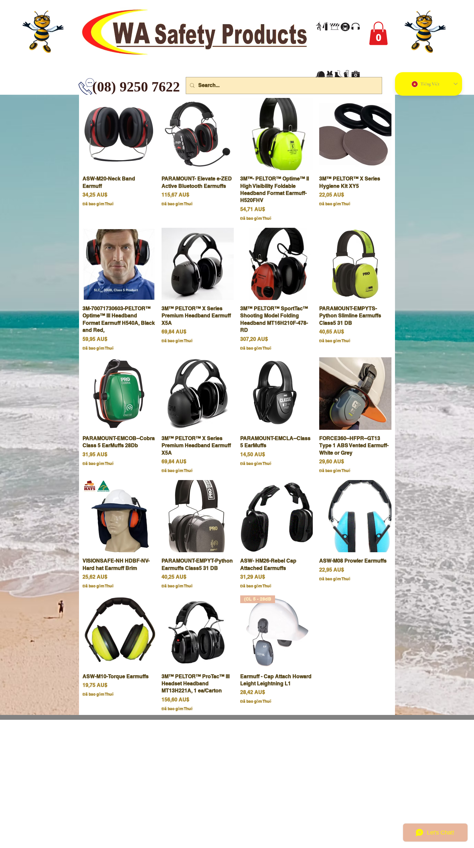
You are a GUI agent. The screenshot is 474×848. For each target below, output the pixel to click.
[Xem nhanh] (119, 134)
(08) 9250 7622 (97, 87)
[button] (378, 33)
